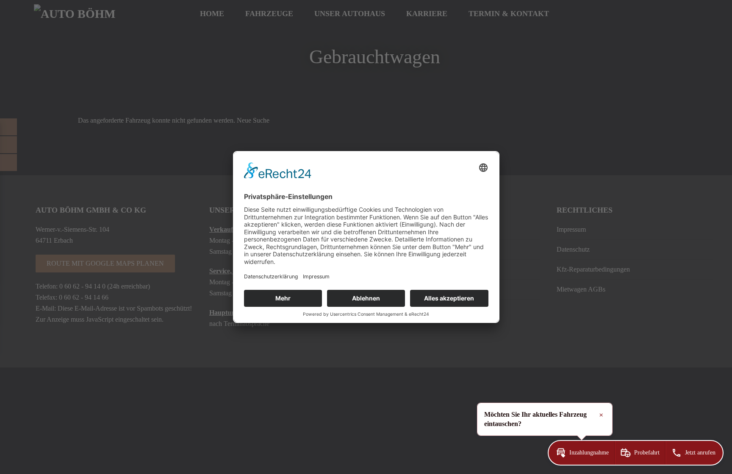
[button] (581, 453)
